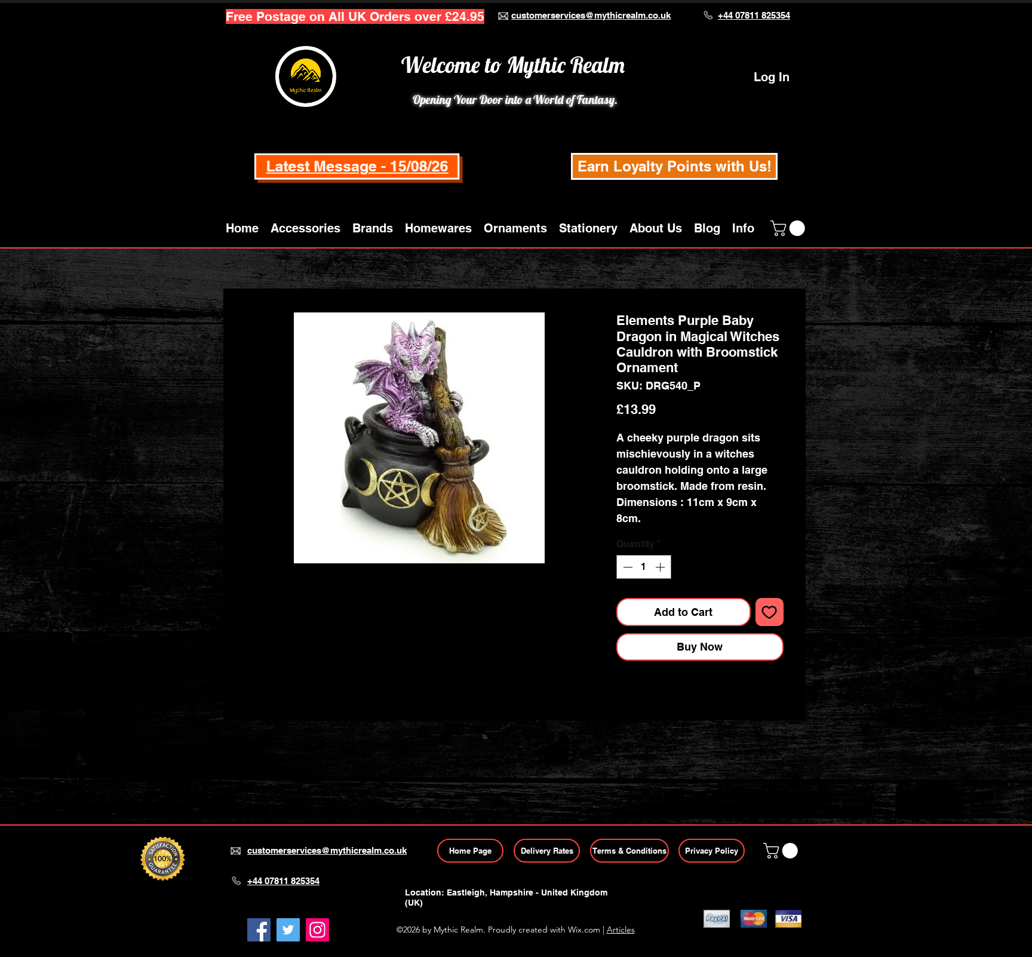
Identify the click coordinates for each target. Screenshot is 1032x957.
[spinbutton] (644, 567)
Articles (621, 929)
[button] (305, 228)
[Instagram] (317, 929)
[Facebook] (259, 929)
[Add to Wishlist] (769, 612)
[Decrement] (626, 567)
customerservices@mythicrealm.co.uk (591, 15)
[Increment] (661, 567)
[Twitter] (288, 929)
